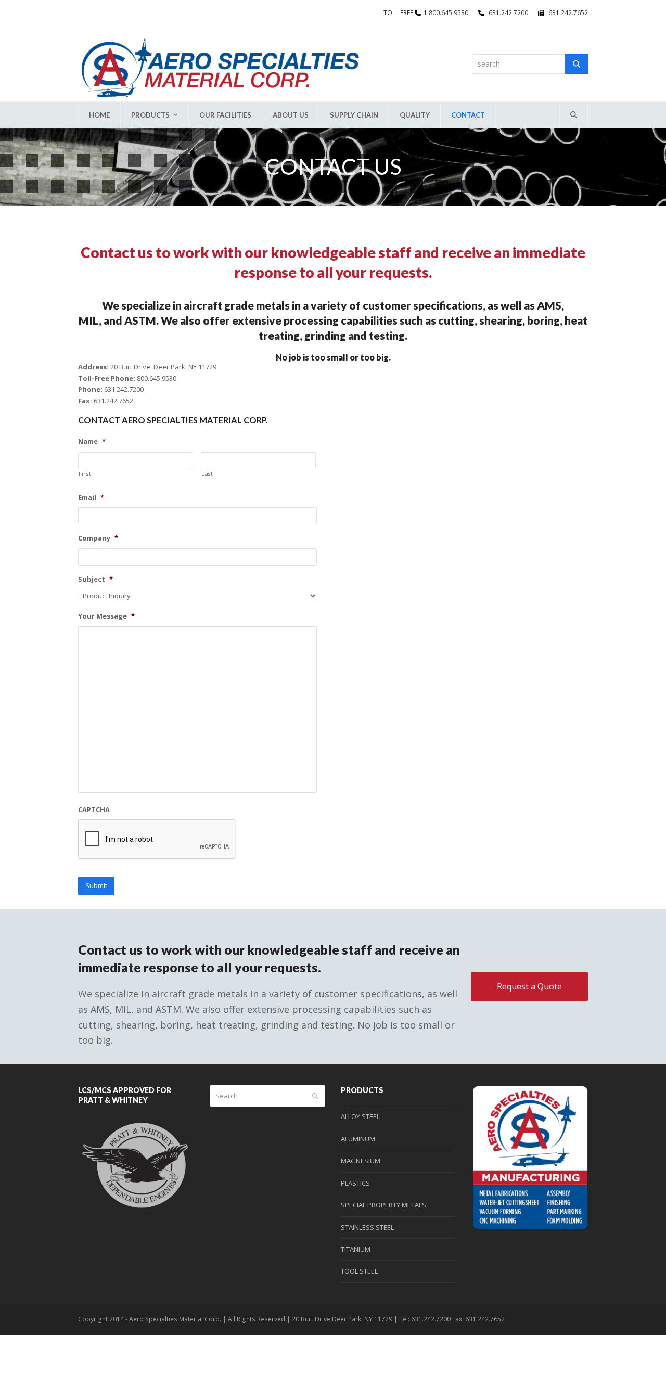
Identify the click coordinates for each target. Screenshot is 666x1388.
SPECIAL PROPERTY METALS (383, 1205)
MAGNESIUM (360, 1160)
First (85, 474)
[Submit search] (315, 1096)
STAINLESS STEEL (367, 1227)
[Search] (576, 64)
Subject (95, 579)
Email (91, 497)
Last (207, 474)
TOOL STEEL (359, 1271)
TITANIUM (355, 1249)
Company (98, 538)
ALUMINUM (358, 1138)
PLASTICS (355, 1183)
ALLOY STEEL (360, 1116)
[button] (573, 115)
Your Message (106, 616)
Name (92, 441)
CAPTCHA (94, 809)
